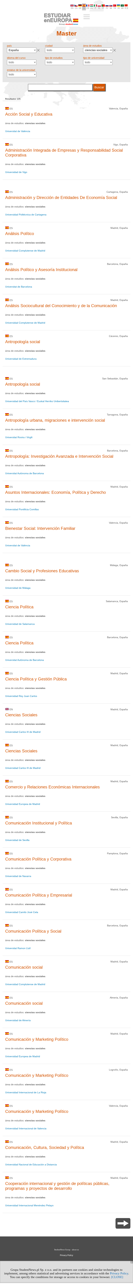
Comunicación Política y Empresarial (38, 895)
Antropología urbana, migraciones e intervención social (55, 420)
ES (84, 8)
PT (103, 8)
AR (122, 8)
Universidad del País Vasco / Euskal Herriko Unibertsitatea (37, 401)
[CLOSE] (117, 1277)
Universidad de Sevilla (17, 840)
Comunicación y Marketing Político (36, 1039)
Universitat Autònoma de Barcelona (24, 473)
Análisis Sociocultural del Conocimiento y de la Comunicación (61, 305)
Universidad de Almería (18, 1020)
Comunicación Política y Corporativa (38, 859)
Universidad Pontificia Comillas (22, 509)
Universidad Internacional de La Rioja (25, 1092)
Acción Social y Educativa (28, 114)
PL (99, 8)
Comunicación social (24, 967)
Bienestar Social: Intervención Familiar (40, 528)
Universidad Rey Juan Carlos (21, 696)
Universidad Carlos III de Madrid (23, 732)
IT (95, 8)
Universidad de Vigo (16, 172)
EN (72, 8)
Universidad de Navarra (18, 876)
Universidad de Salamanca (20, 624)
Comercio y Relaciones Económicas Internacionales (52, 787)
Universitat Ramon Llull (17, 948)
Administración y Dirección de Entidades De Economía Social (61, 197)
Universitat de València (17, 131)
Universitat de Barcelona (18, 286)
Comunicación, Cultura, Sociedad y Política (44, 1147)
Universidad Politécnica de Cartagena (25, 214)
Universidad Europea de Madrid (22, 804)
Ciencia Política (19, 607)
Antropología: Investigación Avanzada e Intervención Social (59, 456)
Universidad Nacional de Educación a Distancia (31, 1164)
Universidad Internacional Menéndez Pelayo (29, 1205)
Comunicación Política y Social (33, 931)
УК (118, 8)
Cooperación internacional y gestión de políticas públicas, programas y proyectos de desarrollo (57, 1186)
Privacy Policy (119, 1273)
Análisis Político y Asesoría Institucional (41, 269)
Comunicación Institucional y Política (38, 823)
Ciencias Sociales (21, 714)
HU (91, 8)
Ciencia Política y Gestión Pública (36, 679)
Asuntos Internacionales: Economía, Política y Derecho (55, 492)
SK (111, 8)
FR (88, 8)
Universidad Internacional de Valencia (25, 1128)
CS (76, 8)
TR (114, 8)
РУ (107, 8)
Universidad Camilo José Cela (21, 912)
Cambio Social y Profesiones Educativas (42, 570)
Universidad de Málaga (17, 587)
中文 (126, 8)
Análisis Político (19, 233)
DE (80, 8)
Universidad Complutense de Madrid (25, 250)
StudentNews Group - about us (66, 1250)
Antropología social (22, 341)
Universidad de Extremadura (21, 358)
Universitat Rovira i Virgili (18, 437)
